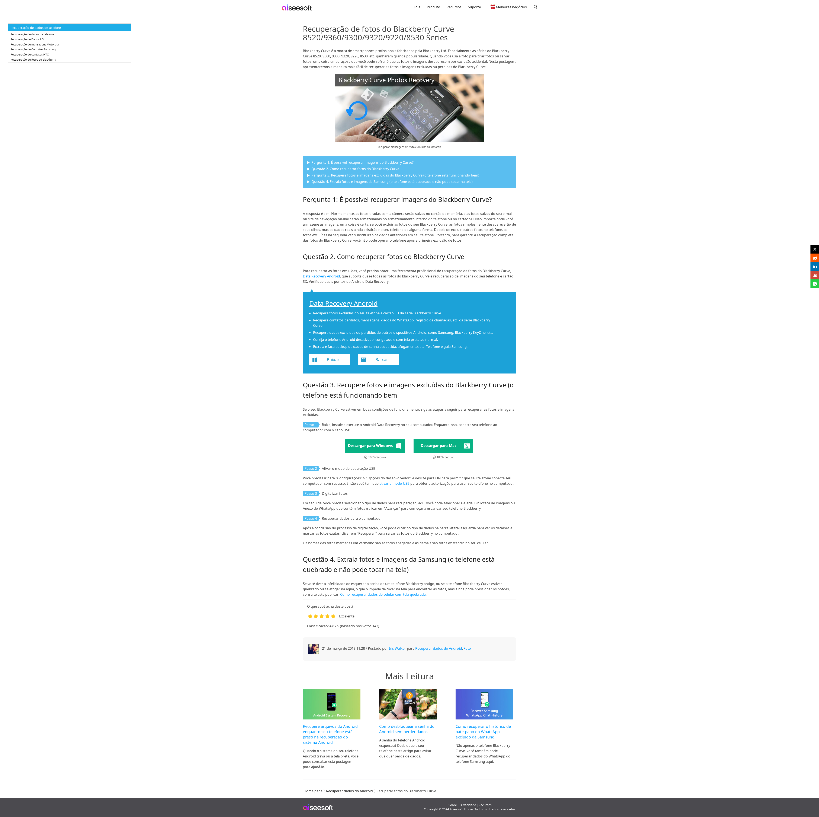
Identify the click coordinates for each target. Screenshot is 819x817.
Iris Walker (397, 648)
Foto (467, 648)
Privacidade (467, 805)
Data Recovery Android (321, 276)
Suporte (474, 7)
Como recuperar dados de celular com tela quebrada (383, 594)
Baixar (333, 359)
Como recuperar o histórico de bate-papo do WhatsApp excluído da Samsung (483, 732)
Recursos (454, 7)
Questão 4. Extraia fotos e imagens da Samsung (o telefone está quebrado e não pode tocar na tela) (392, 181)
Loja (417, 7)
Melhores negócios (511, 7)
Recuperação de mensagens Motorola (34, 44)
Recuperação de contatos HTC (29, 54)
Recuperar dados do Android (438, 648)
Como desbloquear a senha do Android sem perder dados (406, 729)
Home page (313, 791)
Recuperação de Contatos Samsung (33, 49)
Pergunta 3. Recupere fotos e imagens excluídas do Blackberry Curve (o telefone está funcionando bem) (395, 175)
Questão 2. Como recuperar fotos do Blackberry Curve (355, 168)
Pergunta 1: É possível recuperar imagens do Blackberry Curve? (362, 162)
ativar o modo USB (394, 483)
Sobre (453, 805)
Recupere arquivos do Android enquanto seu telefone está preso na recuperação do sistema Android (330, 734)
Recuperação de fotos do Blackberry (33, 59)
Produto (433, 7)
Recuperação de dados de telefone (32, 34)
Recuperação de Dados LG (27, 39)
